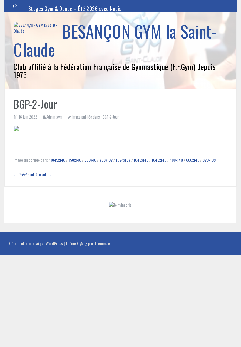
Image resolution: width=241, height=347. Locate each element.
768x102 (106, 160)
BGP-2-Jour (111, 117)
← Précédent (24, 174)
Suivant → (43, 174)
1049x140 (58, 160)
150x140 (74, 160)
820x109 (209, 160)
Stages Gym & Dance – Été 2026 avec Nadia (75, 8)
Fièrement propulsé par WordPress (36, 243)
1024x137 (123, 160)
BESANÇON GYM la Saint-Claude (115, 40)
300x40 (90, 160)
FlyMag (82, 243)
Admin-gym (54, 117)
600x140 (192, 160)
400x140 (176, 160)
